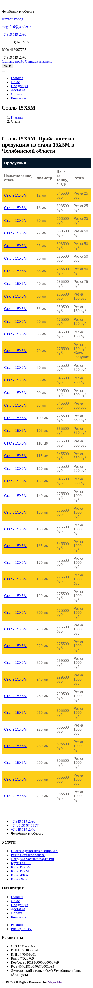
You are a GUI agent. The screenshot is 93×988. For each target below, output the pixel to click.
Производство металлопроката (34, 851)
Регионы (17, 925)
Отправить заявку (38, 61)
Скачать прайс (13, 61)
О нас (15, 82)
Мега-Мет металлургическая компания (25, 74)
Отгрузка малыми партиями (32, 859)
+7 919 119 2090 (23, 821)
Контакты (18, 98)
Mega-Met (55, 982)
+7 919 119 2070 (23, 829)
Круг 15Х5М (21, 867)
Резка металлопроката (28, 855)
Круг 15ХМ (20, 871)
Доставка (18, 90)
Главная (17, 117)
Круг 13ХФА (21, 863)
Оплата (16, 94)
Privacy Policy (21, 929)
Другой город (12, 19)
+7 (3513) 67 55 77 (25, 825)
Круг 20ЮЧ (20, 875)
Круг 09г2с (19, 879)
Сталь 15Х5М (15, 195)
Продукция (19, 86)
